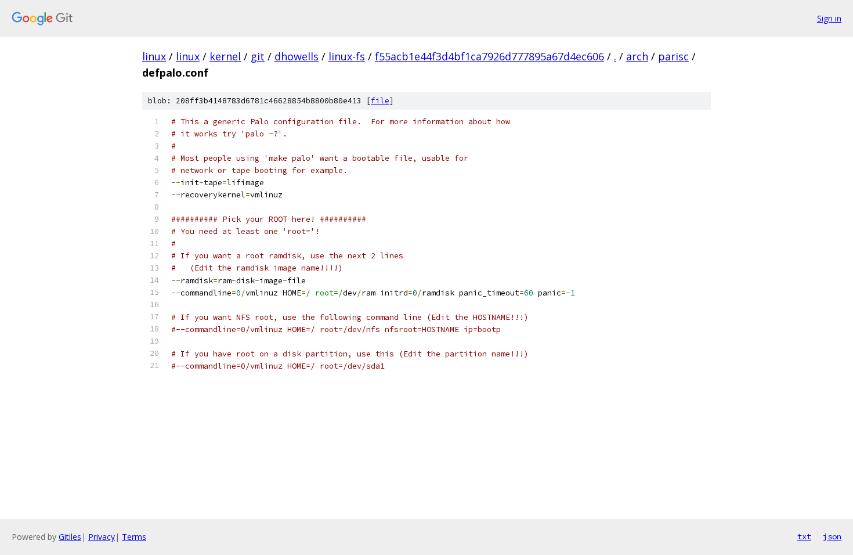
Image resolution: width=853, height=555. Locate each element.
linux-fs (346, 56)
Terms (134, 536)
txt (804, 536)
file (380, 101)
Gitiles (70, 536)
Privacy (101, 536)
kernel (225, 56)
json (832, 536)
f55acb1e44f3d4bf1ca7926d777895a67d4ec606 (489, 56)
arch (637, 56)
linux (154, 56)
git (258, 56)
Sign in (829, 18)
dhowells (296, 56)
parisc (673, 56)
